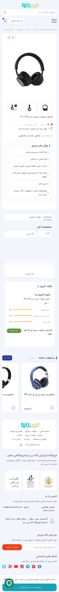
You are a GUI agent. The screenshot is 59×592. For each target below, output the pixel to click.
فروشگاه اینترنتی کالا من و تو (45, 29)
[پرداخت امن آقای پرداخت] (13, 482)
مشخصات (47, 217)
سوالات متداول (31, 431)
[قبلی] (9, 358)
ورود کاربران (15, 20)
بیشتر (31, 357)
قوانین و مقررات (16, 431)
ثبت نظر (14, 330)
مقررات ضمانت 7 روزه (33, 435)
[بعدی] (5, 358)
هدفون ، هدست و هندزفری (29, 135)
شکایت (19, 435)
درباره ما (27, 439)
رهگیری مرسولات (40, 439)
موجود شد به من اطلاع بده (29, 587)
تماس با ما (16, 439)
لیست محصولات (23, 29)
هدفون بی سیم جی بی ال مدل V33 (39, 394)
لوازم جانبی (8, 29)
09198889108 (33, 445)
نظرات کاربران (35, 217)
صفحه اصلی (44, 431)
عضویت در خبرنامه (12, 547)
